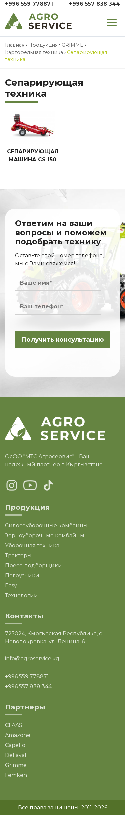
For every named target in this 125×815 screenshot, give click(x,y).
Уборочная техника (32, 545)
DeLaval (15, 755)
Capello (15, 745)
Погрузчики (22, 575)
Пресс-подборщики (33, 565)
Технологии (21, 595)
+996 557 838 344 (94, 4)
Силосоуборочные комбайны (46, 525)
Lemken (16, 775)
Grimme (16, 765)
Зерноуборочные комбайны (44, 535)
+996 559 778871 (29, 4)
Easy (11, 585)
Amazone (17, 735)
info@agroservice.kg (32, 658)
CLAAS (13, 725)
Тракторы (18, 555)
